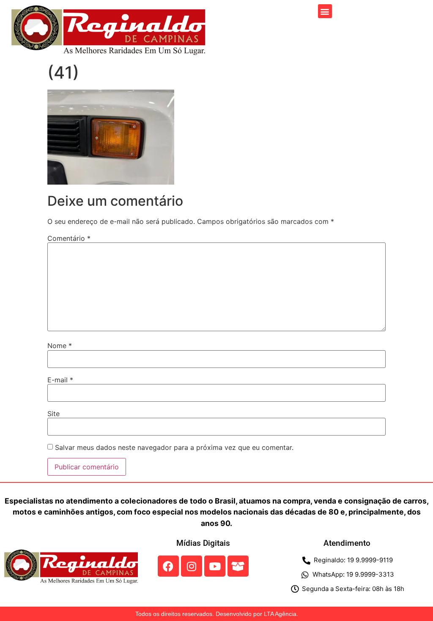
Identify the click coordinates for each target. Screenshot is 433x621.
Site (53, 413)
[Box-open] (238, 566)
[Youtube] (214, 566)
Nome (59, 345)
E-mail (60, 379)
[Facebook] (168, 566)
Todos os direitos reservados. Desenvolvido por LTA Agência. (216, 613)
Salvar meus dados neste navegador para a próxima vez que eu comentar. (174, 447)
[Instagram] (191, 566)
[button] (325, 11)
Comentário (68, 238)
